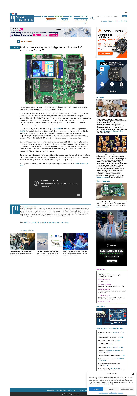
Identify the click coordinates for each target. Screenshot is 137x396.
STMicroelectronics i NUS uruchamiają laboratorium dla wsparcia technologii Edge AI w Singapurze (75, 253)
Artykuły (65, 20)
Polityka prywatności (84, 390)
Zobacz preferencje (127, 389)
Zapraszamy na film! (102, 177)
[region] (112, 287)
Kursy (71, 16)
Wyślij (124, 16)
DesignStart (57, 128)
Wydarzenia (58, 16)
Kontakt (70, 390)
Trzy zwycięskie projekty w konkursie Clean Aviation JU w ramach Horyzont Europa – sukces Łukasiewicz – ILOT (48, 253)
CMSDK (22, 131)
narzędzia (43, 222)
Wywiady (44, 16)
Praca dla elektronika (107, 21)
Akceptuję (96, 389)
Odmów (111, 389)
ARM (25, 222)
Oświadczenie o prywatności (116, 393)
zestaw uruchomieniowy (60, 222)
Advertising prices (61, 390)
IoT (86, 23)
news (49, 222)
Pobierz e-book (121, 21)
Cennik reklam (50, 390)
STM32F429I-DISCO (112, 347)
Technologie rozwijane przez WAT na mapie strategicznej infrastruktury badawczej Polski (21, 253)
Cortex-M (31, 222)
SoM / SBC (83, 16)
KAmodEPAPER (117, 332)
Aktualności (51, 20)
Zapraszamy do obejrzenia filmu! (113, 131)
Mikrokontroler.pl (30, 207)
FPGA (37, 222)
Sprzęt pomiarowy (81, 20)
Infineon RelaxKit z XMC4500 (115, 350)
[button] (133, 374)
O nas (75, 390)
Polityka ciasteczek (103, 393)
